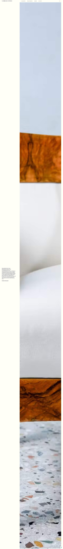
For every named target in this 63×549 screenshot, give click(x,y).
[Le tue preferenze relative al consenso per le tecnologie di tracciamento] (61, 547)
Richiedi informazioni (5, 280)
